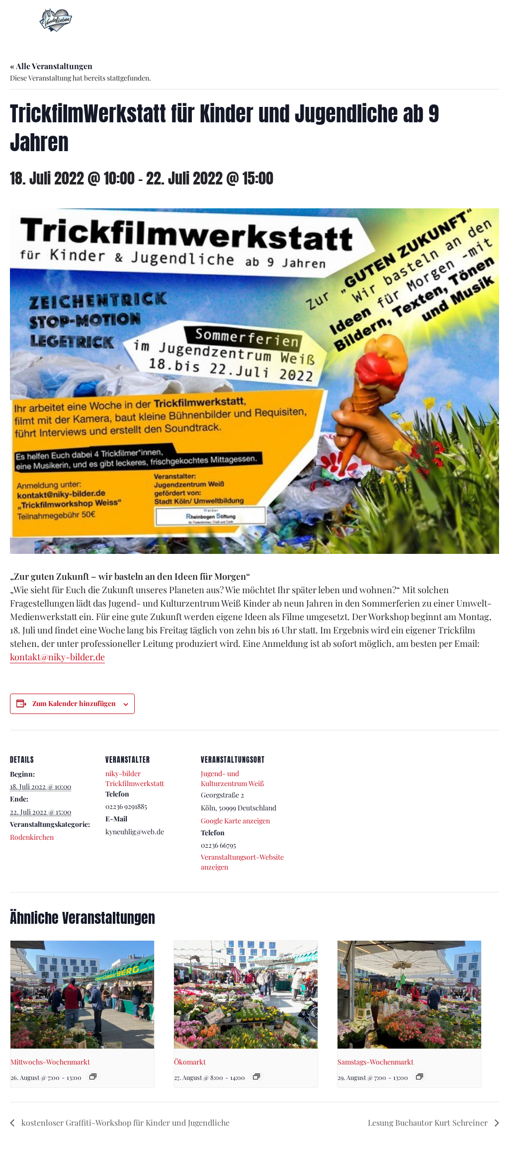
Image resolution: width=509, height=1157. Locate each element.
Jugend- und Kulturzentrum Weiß (232, 778)
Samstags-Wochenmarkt (376, 1062)
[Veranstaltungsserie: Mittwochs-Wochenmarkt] (92, 1076)
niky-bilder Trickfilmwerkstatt (134, 778)
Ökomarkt (190, 1062)
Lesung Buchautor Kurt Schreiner (429, 1122)
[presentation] (82, 995)
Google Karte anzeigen (235, 820)
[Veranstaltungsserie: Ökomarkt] (256, 1076)
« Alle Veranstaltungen (51, 66)
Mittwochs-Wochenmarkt (50, 1062)
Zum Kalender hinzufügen (74, 703)
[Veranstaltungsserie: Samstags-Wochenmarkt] (419, 1076)
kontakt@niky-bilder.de (57, 657)
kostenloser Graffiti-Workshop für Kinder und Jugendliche (124, 1122)
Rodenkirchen (32, 837)
